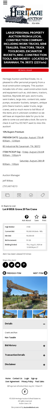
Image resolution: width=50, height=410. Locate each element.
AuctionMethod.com (31, 407)
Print (44, 220)
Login (26, 378)
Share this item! (9, 260)
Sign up (34, 378)
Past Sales (39, 381)
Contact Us (17, 378)
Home (8, 378)
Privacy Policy (27, 381)
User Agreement (12, 381)
